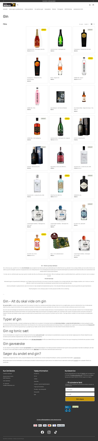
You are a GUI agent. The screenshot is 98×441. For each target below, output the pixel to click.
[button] (87, 24)
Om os (35, 376)
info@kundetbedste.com (76, 375)
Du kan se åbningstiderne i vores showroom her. (49, 419)
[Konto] (90, 4)
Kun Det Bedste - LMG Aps (11, 438)
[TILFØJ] (44, 45)
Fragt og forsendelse (39, 386)
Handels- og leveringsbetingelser (42, 384)
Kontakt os (36, 373)
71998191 (83, 373)
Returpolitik (36, 392)
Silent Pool (36, 349)
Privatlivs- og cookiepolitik (40, 389)
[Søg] (17, 4)
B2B (35, 394)
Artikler (35, 378)
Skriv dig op (80, 399)
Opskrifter (36, 381)
